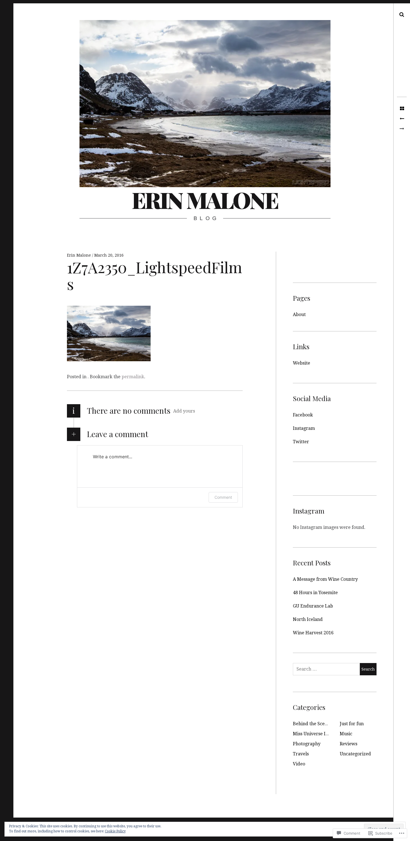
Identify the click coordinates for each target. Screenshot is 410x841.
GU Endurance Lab (313, 606)
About (299, 314)
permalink (133, 376)
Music (346, 733)
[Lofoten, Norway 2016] (402, 119)
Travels (301, 753)
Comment (223, 497)
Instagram (304, 428)
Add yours (184, 411)
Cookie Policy (115, 831)
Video (299, 764)
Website (301, 363)
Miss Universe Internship (319, 733)
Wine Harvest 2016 (313, 632)
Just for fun (352, 723)
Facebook (303, 415)
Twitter (301, 441)
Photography (306, 743)
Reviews (348, 743)
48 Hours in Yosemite (315, 592)
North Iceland (308, 619)
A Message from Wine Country (325, 579)
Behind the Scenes (312, 723)
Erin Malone (205, 200)
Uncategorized (355, 753)
